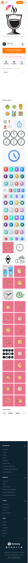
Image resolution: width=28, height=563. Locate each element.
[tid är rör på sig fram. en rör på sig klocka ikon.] (8, 370)
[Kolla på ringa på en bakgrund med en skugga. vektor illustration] (8, 358)
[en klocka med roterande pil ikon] (5, 200)
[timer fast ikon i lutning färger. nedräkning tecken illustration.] (13, 212)
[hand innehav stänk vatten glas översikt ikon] (8, 299)
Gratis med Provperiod (14, 50)
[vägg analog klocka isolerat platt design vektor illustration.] (8, 275)
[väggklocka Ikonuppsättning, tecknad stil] (13, 110)
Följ (23, 45)
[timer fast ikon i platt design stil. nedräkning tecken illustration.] (13, 187)
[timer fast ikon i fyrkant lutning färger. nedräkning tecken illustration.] (13, 179)
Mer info (6, 72)
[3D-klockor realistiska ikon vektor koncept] (8, 135)
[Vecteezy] (2, 2)
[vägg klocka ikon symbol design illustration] (8, 287)
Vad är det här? (17, 68)
